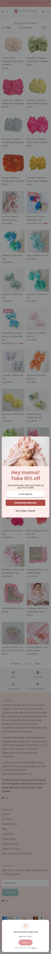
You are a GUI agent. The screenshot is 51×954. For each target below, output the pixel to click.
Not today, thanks (25, 510)
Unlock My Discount (25, 502)
